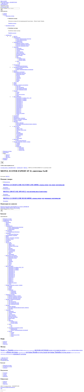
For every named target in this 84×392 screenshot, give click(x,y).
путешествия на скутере (22, 352)
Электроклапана (20, 49)
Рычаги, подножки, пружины (20, 119)
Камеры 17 (18, 111)
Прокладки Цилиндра (21, 140)
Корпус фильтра (19, 122)
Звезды (17, 79)
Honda (3, 350)
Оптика (15, 70)
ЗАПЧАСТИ (8, 35)
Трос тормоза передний (21, 88)
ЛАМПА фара (22, 58)
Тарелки (18, 76)
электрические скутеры (4, 354)
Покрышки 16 (19, 102)
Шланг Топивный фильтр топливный (24, 69)
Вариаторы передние (21, 73)
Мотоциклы (6, 152)
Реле (17, 56)
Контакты (5, 158)
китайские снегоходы (26, 350)
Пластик (15, 90)
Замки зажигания (20, 53)
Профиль (5, 159)
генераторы (18, 48)
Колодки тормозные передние (23, 44)
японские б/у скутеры (19, 354)
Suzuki (6, 350)
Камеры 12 (18, 109)
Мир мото (8, 157)
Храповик (18, 77)
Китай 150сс (21, 150)
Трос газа (18, 86)
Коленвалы (16, 116)
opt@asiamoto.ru (4, 4)
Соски (17, 114)
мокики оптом (52, 350)
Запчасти (5, 367)
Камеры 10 (18, 108)
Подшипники (17, 64)
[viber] (7, 7)
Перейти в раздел (12, 23)
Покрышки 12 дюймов (21, 99)
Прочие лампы (22, 60)
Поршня (18, 142)
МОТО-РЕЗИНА (17, 96)
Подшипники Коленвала (21, 66)
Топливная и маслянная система (21, 67)
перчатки (18, 132)
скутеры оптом (65, 352)
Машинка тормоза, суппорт (22, 43)
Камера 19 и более (20, 113)
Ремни (15, 83)
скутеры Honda (31, 352)
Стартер (18, 50)
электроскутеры (10, 354)
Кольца (17, 145)
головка (18, 144)
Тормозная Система (18, 42)
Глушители (16, 115)
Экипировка (19, 138)
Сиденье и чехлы (17, 120)
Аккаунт (5, 375)
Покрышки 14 (19, 101)
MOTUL (15, 36)
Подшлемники (19, 133)
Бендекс (18, 75)
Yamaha (10, 350)
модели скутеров (41, 350)
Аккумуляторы (19, 51)
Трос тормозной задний (21, 89)
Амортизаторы (17, 37)
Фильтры (16, 121)
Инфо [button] (4, 153)
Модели (7, 156)
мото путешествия (68, 350)
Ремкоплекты (19, 41)
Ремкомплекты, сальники (19, 118)
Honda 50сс (21, 147)
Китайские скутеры (10, 25)
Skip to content (4, 1)
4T (19, 63)
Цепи (17, 81)
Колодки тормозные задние (22, 45)
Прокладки (16, 139)
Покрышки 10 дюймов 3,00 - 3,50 (23, 98)
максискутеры (32, 350)
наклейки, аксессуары (21, 129)
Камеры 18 (18, 112)
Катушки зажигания (20, 54)
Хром (17, 93)
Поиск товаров (4, 8)
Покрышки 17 (19, 103)
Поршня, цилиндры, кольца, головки (22, 141)
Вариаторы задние (20, 74)
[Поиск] (2, 10)
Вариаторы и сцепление (19, 71)
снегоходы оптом (77, 352)
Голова (17, 92)
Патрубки (18, 125)
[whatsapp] (3, 7)
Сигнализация (19, 134)
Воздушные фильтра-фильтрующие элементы (26, 124)
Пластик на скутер (20, 94)
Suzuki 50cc (21, 148)
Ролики (18, 80)
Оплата (4, 374)
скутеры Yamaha (54, 352)
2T (19, 62)
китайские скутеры (18, 350)
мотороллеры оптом (77, 350)
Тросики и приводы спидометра (21, 84)
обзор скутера (12, 352)
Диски (15, 82)
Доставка (5, 372)
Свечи (17, 61)
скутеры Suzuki (42, 352)
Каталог (5, 14)
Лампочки (18, 57)
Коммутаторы (19, 55)
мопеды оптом (60, 350)
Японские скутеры (10, 16)
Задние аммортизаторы (21, 40)
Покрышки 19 (19, 106)
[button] (4, 11)
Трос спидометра (20, 87)
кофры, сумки (19, 128)
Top (1, 388)
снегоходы (72, 352)
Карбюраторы (19, 68)
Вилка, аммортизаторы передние (23, 38)
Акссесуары (16, 126)
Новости (8, 154)
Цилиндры (18, 146)
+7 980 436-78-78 (4, 3)
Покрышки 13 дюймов (21, 100)
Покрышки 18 (19, 105)
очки (17, 131)
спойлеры (18, 135)
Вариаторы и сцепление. (11, 255)
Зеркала (18, 127)
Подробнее (5, 187)
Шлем (17, 137)
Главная (5, 13)
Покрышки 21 (19, 107)
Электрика (16, 47)
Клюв (17, 95)
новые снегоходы (3, 352)
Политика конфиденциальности (8, 387)
